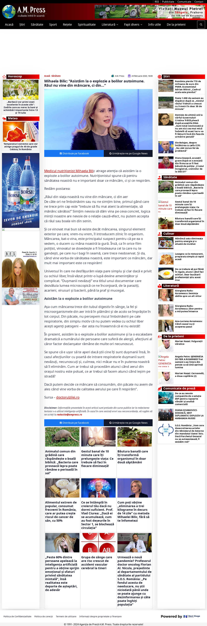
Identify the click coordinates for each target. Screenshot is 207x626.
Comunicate (184, 1)
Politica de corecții (43, 616)
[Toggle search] (201, 24)
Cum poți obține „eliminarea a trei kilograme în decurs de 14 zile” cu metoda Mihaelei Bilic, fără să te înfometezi (133, 511)
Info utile (154, 24)
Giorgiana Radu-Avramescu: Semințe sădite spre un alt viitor (188, 293)
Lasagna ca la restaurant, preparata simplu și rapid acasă (189, 256)
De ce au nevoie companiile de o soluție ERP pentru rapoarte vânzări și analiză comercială (188, 398)
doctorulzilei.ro (67, 397)
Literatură (108, 24)
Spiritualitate (87, 24)
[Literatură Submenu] (118, 24)
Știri (22, 24)
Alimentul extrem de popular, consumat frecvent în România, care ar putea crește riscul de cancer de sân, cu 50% (61, 511)
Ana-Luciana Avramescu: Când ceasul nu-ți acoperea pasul (188, 324)
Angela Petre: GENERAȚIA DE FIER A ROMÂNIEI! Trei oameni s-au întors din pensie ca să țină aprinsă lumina (189, 362)
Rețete (67, 24)
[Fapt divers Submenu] (142, 24)
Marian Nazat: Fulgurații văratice (188, 342)
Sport (53, 24)
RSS (157, 1)
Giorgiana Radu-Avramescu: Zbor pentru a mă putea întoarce (188, 308)
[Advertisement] (103, 52)
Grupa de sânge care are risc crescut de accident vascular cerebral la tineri (96, 562)
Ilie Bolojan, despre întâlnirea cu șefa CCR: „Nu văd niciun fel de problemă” (187, 146)
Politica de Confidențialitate (17, 616)
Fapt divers (131, 24)
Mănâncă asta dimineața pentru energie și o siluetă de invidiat (189, 241)
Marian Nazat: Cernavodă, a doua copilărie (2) (189, 374)
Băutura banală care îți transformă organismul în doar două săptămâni (132, 457)
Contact (198, 1)
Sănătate (37, 24)
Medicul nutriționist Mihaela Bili (68, 170)
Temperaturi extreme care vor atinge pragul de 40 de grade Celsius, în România (21, 146)
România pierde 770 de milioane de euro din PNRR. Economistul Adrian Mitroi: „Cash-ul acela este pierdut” (188, 86)
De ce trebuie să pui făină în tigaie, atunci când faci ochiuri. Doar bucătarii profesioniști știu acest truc (189, 274)
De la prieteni (176, 24)
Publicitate (168, 1)
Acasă (9, 24)
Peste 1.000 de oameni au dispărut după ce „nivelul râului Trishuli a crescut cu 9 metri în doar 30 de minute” (189, 103)
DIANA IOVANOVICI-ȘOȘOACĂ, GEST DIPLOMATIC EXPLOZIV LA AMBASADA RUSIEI (189, 414)
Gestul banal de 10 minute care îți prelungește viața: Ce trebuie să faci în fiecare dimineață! (97, 459)
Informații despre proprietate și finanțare (100, 616)
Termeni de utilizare (66, 616)
